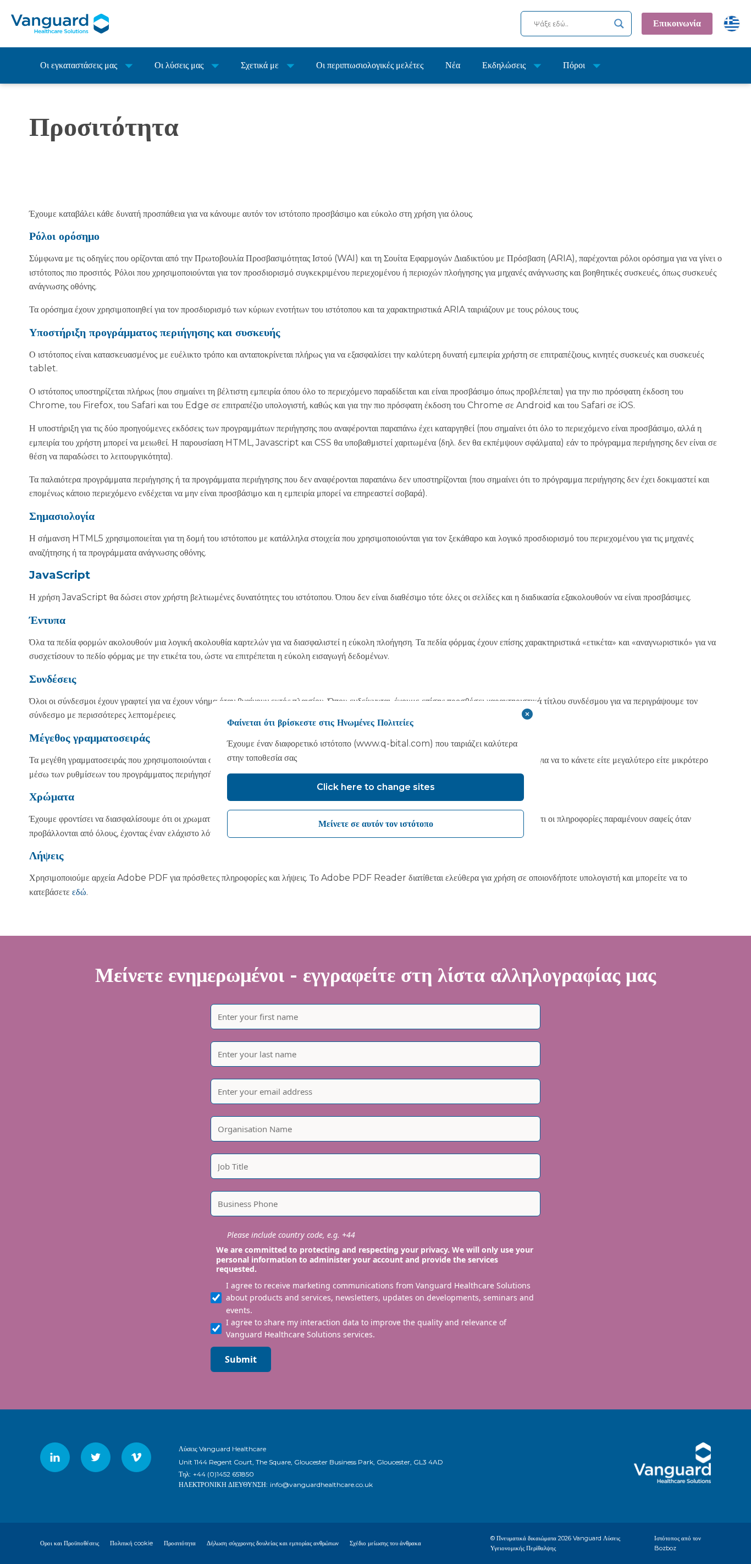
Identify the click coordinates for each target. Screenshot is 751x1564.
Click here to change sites (376, 787)
